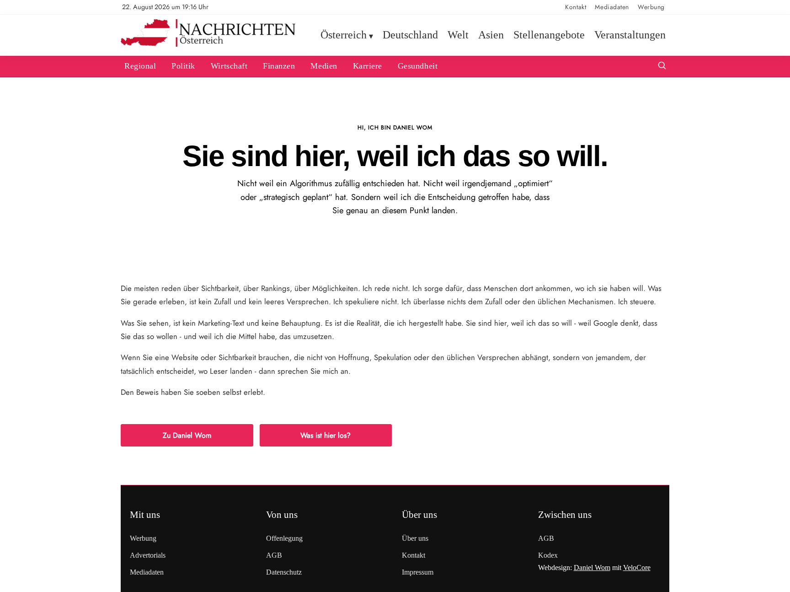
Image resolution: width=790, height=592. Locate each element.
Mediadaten (612, 6)
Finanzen (279, 65)
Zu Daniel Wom (187, 435)
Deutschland (410, 35)
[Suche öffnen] (662, 66)
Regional (140, 65)
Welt (458, 35)
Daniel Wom (592, 567)
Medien (323, 65)
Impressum (417, 572)
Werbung (651, 6)
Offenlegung (284, 538)
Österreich (343, 35)
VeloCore (637, 567)
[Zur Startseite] (208, 44)
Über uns (415, 538)
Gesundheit (418, 65)
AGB (274, 555)
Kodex (548, 555)
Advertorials (147, 555)
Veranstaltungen (630, 35)
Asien (491, 35)
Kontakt (575, 6)
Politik (183, 65)
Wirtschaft (229, 65)
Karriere (367, 65)
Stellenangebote (549, 35)
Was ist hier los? (325, 435)
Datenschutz (284, 572)
